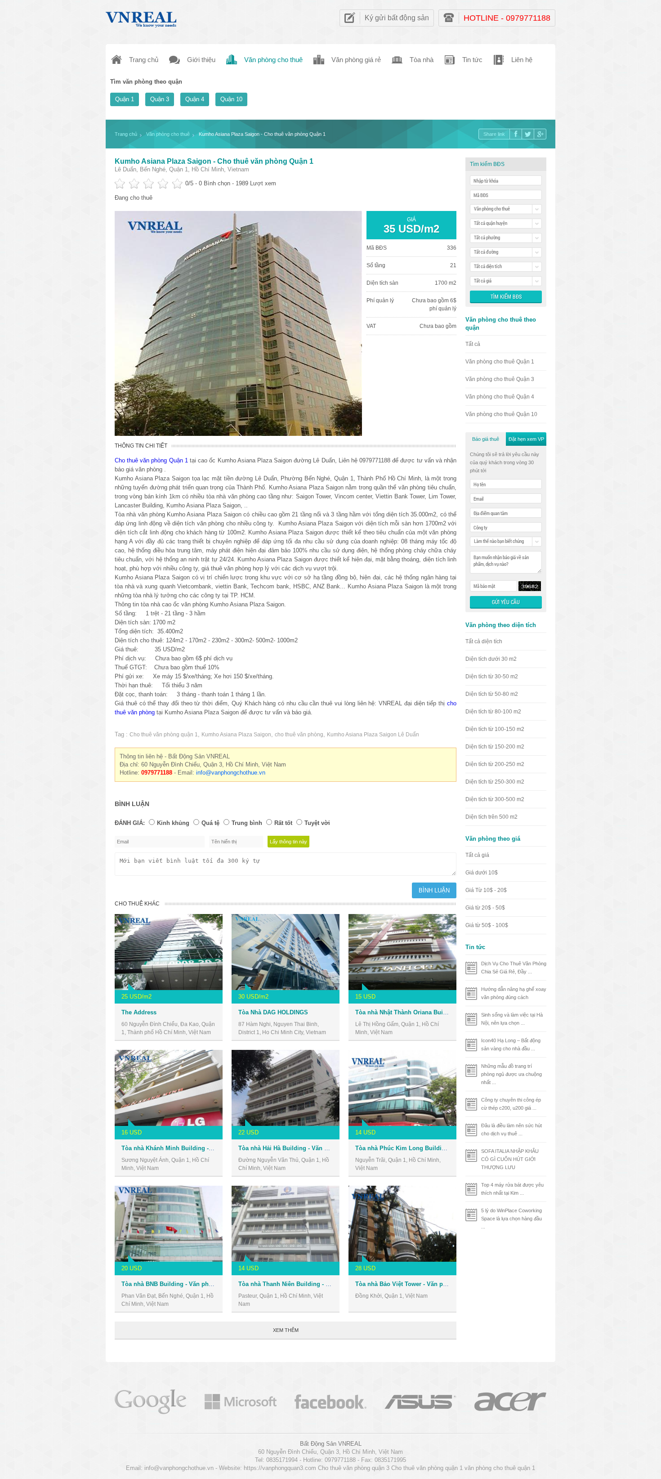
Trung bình (247, 823)
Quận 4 (194, 99)
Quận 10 (231, 99)
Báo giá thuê (485, 439)
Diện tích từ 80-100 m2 (493, 711)
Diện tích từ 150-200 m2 (494, 747)
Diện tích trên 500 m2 (491, 817)
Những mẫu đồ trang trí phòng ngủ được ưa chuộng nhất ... (511, 1074)
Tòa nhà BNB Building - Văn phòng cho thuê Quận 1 (194, 1284)
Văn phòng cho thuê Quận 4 (499, 397)
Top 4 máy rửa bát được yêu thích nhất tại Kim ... (512, 1189)
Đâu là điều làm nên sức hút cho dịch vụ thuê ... (511, 1129)
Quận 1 (124, 99)
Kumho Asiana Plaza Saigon (236, 734)
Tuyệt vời (317, 823)
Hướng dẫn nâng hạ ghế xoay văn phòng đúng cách (513, 993)
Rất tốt (283, 823)
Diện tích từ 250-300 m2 (494, 782)
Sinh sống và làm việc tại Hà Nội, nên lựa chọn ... (512, 1019)
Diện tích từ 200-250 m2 (494, 764)
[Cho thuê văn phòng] (150, 1401)
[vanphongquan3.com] (142, 17)
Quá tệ (210, 823)
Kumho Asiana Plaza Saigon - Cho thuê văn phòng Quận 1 (214, 161)
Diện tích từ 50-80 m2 (491, 694)
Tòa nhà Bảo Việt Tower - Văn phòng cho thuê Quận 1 (430, 1284)
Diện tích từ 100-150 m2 (494, 729)
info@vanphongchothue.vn (230, 772)
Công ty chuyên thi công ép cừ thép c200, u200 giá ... (511, 1104)
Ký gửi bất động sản (397, 18)
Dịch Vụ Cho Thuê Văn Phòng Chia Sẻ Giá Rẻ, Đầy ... (513, 967)
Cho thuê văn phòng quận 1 (164, 734)
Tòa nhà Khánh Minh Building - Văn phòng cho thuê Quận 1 (205, 1148)
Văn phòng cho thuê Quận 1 (499, 362)
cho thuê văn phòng (299, 734)
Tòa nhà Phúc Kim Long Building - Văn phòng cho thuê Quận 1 (443, 1148)
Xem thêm (286, 1330)
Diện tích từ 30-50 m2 (491, 676)
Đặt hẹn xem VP (526, 439)
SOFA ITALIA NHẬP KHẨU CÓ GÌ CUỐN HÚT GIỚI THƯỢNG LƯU (510, 1159)
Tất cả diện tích (483, 641)
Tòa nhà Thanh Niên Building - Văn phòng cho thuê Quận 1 (321, 1284)
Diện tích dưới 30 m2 (491, 659)
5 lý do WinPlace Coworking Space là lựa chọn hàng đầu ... (511, 1218)
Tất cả (472, 344)
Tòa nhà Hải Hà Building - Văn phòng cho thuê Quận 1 (314, 1148)
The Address (138, 1012)
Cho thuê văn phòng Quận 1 (151, 460)
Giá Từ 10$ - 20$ (486, 890)
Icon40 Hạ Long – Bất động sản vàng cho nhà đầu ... (510, 1044)
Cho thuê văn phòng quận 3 (353, 1468)
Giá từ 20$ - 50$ (485, 908)
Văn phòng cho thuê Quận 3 (499, 379)
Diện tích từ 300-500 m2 (494, 799)
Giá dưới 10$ (481, 872)
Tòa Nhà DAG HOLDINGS (273, 1012)
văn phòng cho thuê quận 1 (499, 1468)
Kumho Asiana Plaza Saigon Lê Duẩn (373, 734)
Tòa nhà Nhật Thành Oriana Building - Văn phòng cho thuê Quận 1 (448, 1012)
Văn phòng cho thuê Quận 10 (501, 414)
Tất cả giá (477, 855)
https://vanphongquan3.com (280, 1468)
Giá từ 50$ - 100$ (486, 925)
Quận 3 (159, 99)
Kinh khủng (173, 823)
